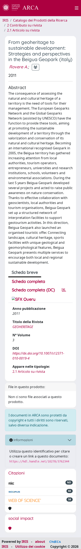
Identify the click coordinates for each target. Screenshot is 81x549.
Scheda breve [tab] (25, 272)
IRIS (5, 20)
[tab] (64, 290)
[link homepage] (22, 8)
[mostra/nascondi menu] (77, 8)
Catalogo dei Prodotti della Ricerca (40, 20)
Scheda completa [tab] (28, 281)
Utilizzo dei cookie (30, 546)
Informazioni (23, 440)
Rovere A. (18, 66)
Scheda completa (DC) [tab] (33, 289)
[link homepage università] (59, 8)
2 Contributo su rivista (24, 25)
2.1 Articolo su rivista (23, 30)
